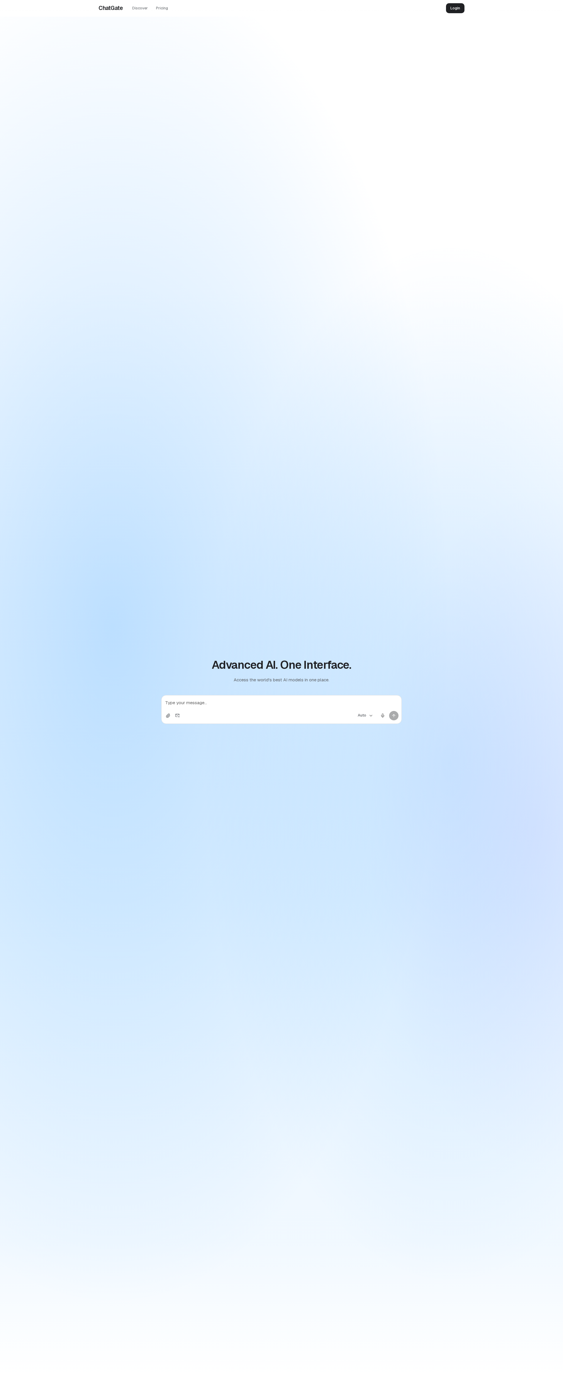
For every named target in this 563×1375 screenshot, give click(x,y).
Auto (362, 715)
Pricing (162, 8)
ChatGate (111, 8)
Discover (140, 8)
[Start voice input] (382, 715)
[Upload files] (168, 715)
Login (455, 8)
